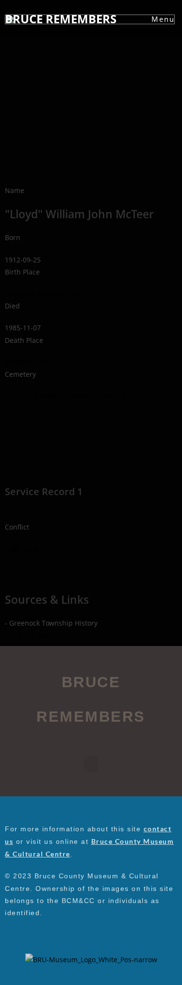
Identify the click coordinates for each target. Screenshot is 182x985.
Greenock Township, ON (44, 293)
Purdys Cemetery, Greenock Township (66, 396)
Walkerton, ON (28, 362)
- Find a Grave (27, 635)
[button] (91, 764)
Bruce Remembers (60, 19)
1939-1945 (21, 548)
